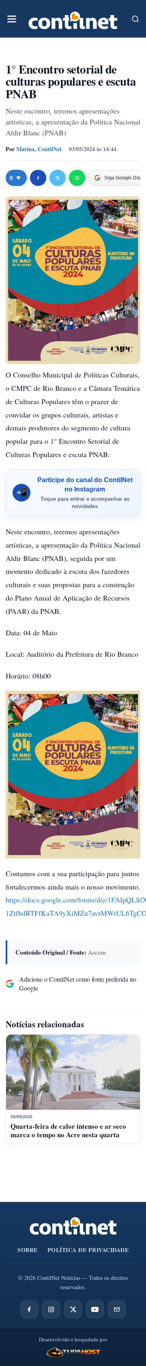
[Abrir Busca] (135, 19)
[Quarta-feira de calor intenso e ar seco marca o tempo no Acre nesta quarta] (73, 1072)
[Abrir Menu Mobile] (11, 19)
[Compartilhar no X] (57, 178)
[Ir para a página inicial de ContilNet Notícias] (73, 1226)
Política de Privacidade (88, 1250)
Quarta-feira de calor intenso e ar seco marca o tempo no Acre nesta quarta (68, 1130)
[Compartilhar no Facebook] (38, 178)
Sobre (27, 1250)
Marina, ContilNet (39, 149)
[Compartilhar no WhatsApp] (77, 178)
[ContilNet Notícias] (73, 19)
